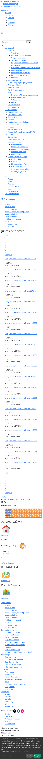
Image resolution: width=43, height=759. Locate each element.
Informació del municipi (14, 664)
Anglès (10, 20)
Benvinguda (9, 672)
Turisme (4, 669)
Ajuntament (10, 199)
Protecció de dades (12, 719)
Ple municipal (10, 207)
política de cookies (21, 752)
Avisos (7, 515)
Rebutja (29, 756)
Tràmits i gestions (12, 637)
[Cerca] (29, 41)
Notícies (8, 510)
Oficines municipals (12, 632)
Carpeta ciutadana (12, 640)
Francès (11, 25)
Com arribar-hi (10, 657)
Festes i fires (9, 674)
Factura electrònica (12, 650)
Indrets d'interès (11, 677)
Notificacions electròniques (15, 642)
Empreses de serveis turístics (16, 684)
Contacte (4, 10)
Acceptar (37, 756)
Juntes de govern (11, 209)
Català (10, 15)
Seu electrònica (11, 224)
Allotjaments (10, 687)
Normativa (9, 221)
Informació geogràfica (13, 667)
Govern (7, 204)
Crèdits (7, 714)
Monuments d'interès (13, 679)
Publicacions (10, 517)
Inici (6, 235)
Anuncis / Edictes (11, 214)
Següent (11, 563)
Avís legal (8, 721)
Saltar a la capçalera (11, 1)
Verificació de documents (15, 645)
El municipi (5, 654)
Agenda (8, 512)
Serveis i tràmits (7, 630)
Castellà (11, 18)
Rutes (7, 682)
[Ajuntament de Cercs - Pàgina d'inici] (14, 36)
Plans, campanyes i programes (17, 212)
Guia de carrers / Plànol (14, 659)
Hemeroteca (9, 706)
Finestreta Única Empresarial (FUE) (18, 652)
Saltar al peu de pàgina (12, 6)
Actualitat (5, 692)
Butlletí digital (10, 701)
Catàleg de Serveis (12, 635)
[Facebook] (19, 711)
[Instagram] (22, 711)
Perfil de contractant (13, 219)
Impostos (8, 647)
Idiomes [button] (8, 13)
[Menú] (2, 45)
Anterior (4, 563)
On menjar (9, 689)
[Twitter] (15, 711)
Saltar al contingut (10, 4)
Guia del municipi (11, 662)
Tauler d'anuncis (11, 216)
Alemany (11, 23)
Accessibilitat (10, 724)
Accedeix (4, 535)
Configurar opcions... (8, 756)
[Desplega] (17, 199)
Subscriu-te (5, 581)
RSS (6, 704)
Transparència (10, 226)
